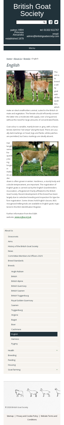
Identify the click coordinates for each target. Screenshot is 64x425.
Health (11, 350)
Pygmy (14, 343)
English (14, 334)
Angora (14, 314)
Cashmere (16, 329)
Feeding (11, 360)
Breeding (12, 355)
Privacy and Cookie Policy (27, 416)
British (14, 276)
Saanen (14, 305)
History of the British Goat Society (23, 246)
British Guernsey (18, 286)
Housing (12, 365)
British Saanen (18, 290)
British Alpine (17, 281)
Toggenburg (17, 310)
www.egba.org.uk (22, 217)
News (10, 251)
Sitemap (10, 416)
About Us (18, 58)
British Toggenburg (20, 295)
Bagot (14, 319)
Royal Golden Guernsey (22, 300)
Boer (13, 324)
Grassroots (13, 236)
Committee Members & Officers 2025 (25, 256)
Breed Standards (16, 260)
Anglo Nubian (17, 271)
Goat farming (14, 369)
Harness (15, 339)
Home (9, 58)
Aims (10, 241)
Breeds (27, 58)
